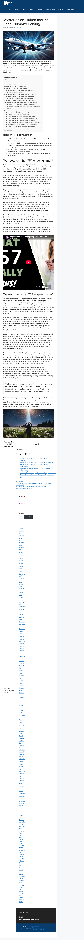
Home (8, 9)
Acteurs (21, 528)
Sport (21, 736)
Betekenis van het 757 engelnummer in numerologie (21, 102)
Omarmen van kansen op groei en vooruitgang (20, 98)
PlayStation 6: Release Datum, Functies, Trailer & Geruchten (22, 859)
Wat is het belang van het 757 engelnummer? (21, 128)
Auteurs (21, 558)
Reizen (21, 725)
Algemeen (20, 481)
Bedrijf (21, 563)
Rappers (16, 9)
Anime (21, 552)
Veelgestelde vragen (12, 111)
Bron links (9, 130)
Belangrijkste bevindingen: (16, 84)
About (42, 929)
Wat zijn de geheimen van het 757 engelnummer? (22, 126)
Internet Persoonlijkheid (22, 641)
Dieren (21, 597)
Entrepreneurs (50, 9)
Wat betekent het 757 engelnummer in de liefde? (22, 116)
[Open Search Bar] (78, 9)
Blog (20, 571)
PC (20, 702)
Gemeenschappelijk (22, 624)
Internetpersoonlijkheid (22, 648)
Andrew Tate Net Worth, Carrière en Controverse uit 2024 (21, 893)
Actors (24, 9)
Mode (21, 670)
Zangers (22, 793)
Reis (20, 723)
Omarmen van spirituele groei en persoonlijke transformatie (24, 106)
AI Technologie (21, 536)
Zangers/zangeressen (22, 803)
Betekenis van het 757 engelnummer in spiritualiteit (21, 94)
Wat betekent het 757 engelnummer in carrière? (22, 120)
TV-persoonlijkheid (22, 778)
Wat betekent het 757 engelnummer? (16, 86)
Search (21, 513)
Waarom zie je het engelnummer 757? (16, 88)
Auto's (21, 561)
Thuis (21, 761)
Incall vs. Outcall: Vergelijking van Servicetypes (22, 822)
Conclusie (8, 108)
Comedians (40, 9)
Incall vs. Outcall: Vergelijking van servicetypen (22, 876)
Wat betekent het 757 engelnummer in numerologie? (23, 124)
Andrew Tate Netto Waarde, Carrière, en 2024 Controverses (22, 839)
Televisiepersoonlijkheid (22, 757)
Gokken (21, 636)
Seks (20, 728)
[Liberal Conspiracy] (9, 3)
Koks (20, 653)
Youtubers (61, 9)
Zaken (21, 791)
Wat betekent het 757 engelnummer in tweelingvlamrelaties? (25, 122)
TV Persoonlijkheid (22, 771)
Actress (31, 9)
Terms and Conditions (38, 928)
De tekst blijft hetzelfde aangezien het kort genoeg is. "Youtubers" (22, 584)
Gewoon (22, 629)
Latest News (71, 9)
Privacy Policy (35, 926)
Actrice (21, 531)
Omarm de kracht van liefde (15, 92)
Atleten (21, 555)
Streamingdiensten (21, 741)
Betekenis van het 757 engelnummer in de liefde (20, 90)
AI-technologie (21, 543)
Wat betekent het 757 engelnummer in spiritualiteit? (23, 118)
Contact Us (35, 929)
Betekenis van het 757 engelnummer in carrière (20, 96)
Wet (20, 783)
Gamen (21, 614)
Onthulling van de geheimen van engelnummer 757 (21, 104)
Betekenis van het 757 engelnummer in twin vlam (20, 100)
